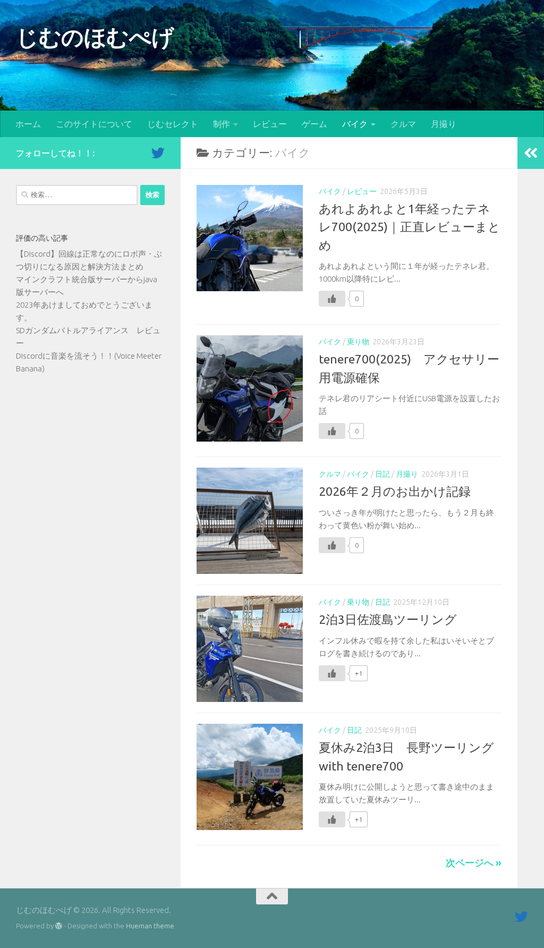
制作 (221, 124)
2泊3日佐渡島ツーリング (388, 619)
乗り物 (358, 341)
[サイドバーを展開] (530, 153)
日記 (382, 474)
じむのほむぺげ (95, 36)
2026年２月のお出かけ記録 (395, 491)
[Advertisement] (90, 468)
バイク (355, 124)
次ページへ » (474, 862)
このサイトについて (94, 124)
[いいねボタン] (332, 299)
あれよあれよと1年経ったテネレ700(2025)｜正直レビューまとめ (409, 227)
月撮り (443, 124)
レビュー (270, 124)
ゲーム (314, 124)
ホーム (28, 124)
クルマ (403, 124)
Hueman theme (150, 925)
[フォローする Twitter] (158, 152)
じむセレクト (172, 124)
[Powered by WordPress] (58, 925)
